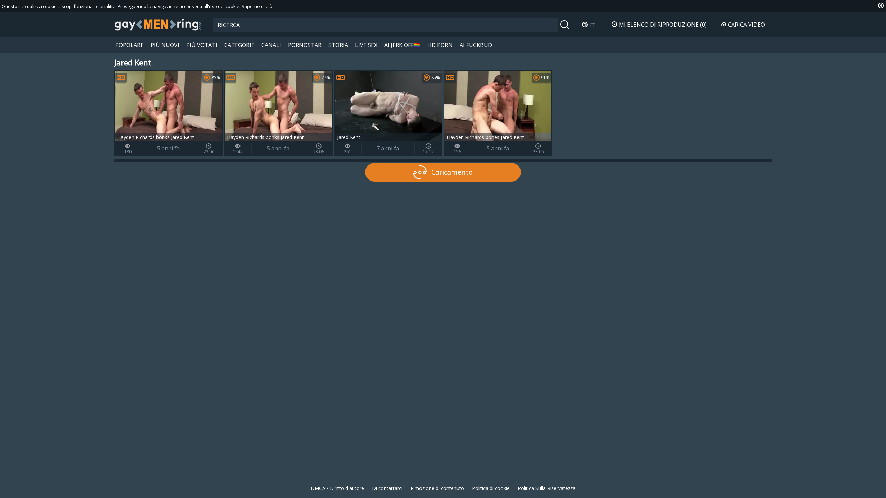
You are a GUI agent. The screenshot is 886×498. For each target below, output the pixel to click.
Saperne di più (257, 6)
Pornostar (305, 45)
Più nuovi (165, 45)
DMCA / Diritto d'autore (337, 488)
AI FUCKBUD (476, 45)
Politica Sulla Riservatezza (547, 488)
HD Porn (440, 45)
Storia (338, 45)
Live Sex (366, 45)
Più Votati (201, 45)
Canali (271, 45)
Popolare (129, 45)
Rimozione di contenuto (437, 488)
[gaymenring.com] (158, 24)
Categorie (239, 45)
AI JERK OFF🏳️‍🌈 (402, 45)
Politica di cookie (491, 488)
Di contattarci (387, 488)
